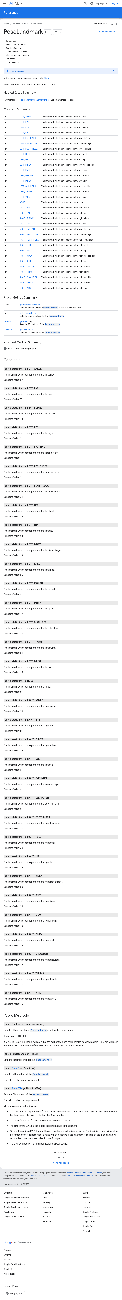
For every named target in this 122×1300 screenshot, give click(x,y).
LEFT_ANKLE (26, 117)
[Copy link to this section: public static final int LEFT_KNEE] (43, 564)
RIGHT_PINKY (26, 272)
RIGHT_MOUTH (27, 266)
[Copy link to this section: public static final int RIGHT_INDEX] (45, 876)
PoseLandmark (50, 307)
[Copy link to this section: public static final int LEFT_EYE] (41, 427)
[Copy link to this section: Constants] (23, 360)
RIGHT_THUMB (27, 282)
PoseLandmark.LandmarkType (34, 100)
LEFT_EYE (24, 133)
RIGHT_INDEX (26, 256)
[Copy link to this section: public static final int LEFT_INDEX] (44, 544)
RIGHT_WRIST (26, 288)
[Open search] (85, 3)
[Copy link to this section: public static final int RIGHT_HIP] (42, 856)
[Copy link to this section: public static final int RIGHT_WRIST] (46, 993)
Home (6, 24)
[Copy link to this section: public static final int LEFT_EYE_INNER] (49, 447)
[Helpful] (112, 24)
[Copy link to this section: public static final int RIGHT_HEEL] (44, 837)
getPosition (25, 321)
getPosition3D (26, 330)
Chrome (86, 1202)
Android (86, 1198)
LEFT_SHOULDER (28, 186)
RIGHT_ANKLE (26, 207)
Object (46, 78)
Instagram (48, 1207)
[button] (61, 71)
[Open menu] (5, 3)
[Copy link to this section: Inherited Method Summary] (44, 342)
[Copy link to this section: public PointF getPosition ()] (38, 1068)
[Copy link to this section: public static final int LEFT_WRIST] (44, 661)
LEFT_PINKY (25, 181)
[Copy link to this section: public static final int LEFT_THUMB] (46, 642)
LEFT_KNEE (25, 170)
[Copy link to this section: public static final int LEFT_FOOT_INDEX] (51, 486)
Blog (45, 1198)
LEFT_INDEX (25, 165)
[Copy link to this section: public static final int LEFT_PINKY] (44, 603)
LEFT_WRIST (26, 197)
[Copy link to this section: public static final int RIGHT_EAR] (43, 720)
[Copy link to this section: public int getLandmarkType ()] (41, 1054)
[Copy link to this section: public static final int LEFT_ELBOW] (45, 408)
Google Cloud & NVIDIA (14, 1217)
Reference (11, 13)
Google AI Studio (90, 1212)
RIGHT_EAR (25, 213)
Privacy (15, 1286)
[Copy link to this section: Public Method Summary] (40, 298)
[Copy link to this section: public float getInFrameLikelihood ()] (48, 1024)
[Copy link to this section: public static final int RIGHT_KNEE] (44, 895)
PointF (8, 321)
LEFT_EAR (24, 122)
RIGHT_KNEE (26, 261)
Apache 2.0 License (39, 1176)
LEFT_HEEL (25, 154)
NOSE (22, 202)
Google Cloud (89, 1221)
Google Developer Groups (15, 1202)
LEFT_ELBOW (26, 127)
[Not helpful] (116, 24)
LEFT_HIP (24, 159)
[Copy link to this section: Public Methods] (32, 1015)
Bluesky (46, 1202)
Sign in (115, 3)
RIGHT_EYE (25, 224)
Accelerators (10, 1212)
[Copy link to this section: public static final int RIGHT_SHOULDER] (51, 954)
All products (9, 1274)
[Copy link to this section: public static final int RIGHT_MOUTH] (47, 915)
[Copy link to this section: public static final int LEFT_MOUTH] (46, 583)
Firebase (87, 1207)
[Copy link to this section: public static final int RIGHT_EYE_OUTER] (52, 798)
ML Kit (19, 3)
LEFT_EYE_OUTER (28, 143)
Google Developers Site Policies (79, 1176)
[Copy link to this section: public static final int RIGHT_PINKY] (45, 934)
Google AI (8, 1269)
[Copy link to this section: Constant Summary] (33, 109)
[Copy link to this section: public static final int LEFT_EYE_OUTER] (50, 466)
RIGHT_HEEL (25, 245)
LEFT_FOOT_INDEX (29, 149)
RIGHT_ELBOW (26, 218)
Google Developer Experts (16, 1207)
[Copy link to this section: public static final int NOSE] (36, 681)
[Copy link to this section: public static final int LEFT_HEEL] (43, 505)
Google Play (88, 1226)
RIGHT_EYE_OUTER (29, 234)
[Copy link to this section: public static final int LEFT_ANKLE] (44, 369)
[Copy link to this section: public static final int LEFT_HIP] (41, 525)
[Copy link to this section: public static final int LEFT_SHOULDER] (49, 622)
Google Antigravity (91, 1217)
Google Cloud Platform (14, 1264)
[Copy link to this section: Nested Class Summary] (39, 93)
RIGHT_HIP (25, 250)
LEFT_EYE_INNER (28, 138)
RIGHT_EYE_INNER (28, 229)
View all (86, 1231)
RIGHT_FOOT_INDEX (29, 240)
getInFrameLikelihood (30, 305)
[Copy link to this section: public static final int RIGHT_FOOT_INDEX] (53, 817)
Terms (7, 1286)
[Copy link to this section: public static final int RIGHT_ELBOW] (46, 739)
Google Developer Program (16, 1198)
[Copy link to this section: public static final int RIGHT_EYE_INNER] (51, 778)
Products (16, 24)
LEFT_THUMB (26, 191)
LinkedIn (47, 1212)
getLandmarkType (28, 313)
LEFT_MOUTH (26, 175)
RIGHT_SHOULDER (28, 277)
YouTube (47, 1221)
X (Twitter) (48, 1217)
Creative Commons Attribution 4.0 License (84, 1173)
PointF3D (9, 330)
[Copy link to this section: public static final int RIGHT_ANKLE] (46, 700)
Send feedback (107, 31)
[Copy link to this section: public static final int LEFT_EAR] (41, 388)
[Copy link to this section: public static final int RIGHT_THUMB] (47, 973)
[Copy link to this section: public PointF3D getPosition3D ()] (44, 1088)
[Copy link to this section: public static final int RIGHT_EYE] (43, 759)
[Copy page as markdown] (55, 32)
